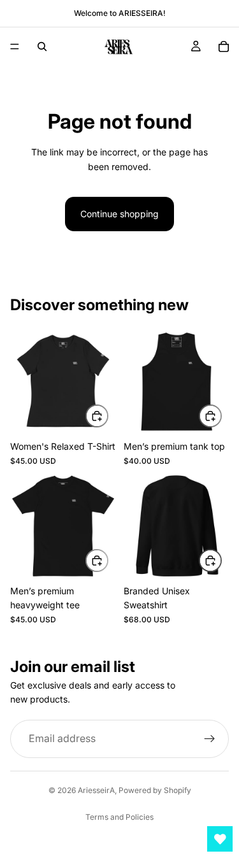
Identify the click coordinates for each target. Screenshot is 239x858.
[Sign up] (209, 738)
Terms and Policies (119, 817)
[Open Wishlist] (220, 839)
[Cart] (224, 46)
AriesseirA (96, 790)
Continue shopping (119, 213)
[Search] (42, 46)
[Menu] (14, 46)
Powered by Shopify (155, 790)
